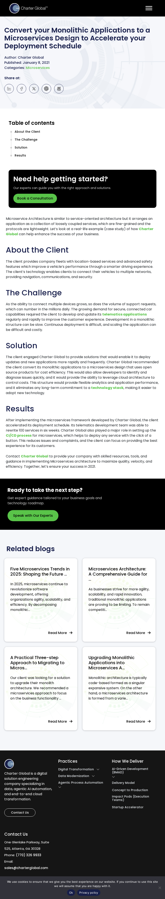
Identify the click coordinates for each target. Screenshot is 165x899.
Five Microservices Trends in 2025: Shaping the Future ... (40, 571)
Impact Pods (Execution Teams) (130, 798)
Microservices (38, 67)
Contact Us (20, 812)
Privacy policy (88, 892)
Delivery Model (123, 782)
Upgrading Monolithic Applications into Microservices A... (111, 663)
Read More (58, 632)
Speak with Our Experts (33, 515)
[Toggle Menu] (148, 8)
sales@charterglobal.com (26, 868)
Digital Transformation (76, 769)
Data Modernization (73, 776)
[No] (159, 888)
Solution (21, 147)
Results (20, 155)
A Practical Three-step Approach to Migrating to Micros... (37, 663)
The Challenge (26, 139)
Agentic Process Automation (80, 782)
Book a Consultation (35, 198)
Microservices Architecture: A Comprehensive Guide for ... (118, 574)
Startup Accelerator (128, 807)
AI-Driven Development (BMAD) (130, 770)
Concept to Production (130, 790)
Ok (71, 892)
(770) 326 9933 (28, 855)
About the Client (27, 131)
